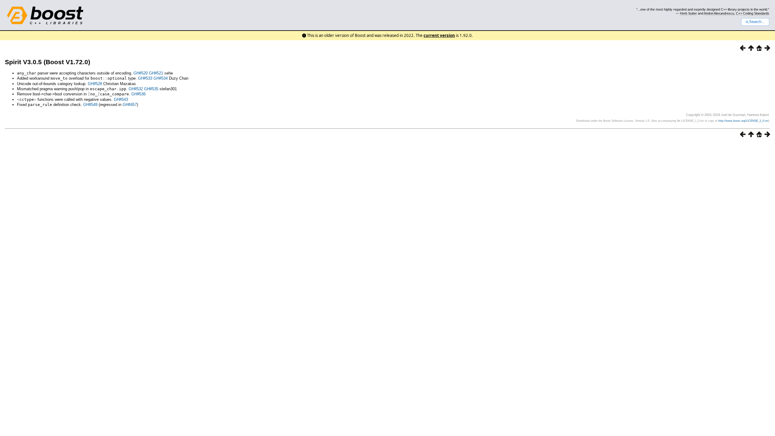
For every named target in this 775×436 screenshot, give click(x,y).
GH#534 (160, 78)
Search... (757, 22)
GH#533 (145, 78)
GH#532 (136, 89)
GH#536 (138, 94)
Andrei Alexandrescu (719, 13)
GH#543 (121, 99)
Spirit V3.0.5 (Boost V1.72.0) (47, 61)
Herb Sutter (688, 13)
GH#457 (130, 104)
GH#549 (90, 104)
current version (439, 35)
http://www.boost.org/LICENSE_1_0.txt (743, 120)
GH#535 (151, 89)
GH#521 (156, 73)
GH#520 (141, 73)
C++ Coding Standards (752, 13)
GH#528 (95, 83)
